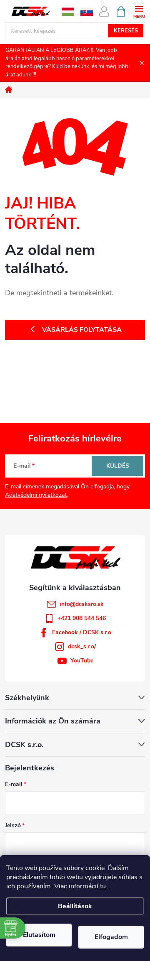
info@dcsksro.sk (82, 604)
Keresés (126, 30)
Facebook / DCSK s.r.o (81, 632)
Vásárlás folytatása (82, 329)
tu (103, 886)
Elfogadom (111, 936)
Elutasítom (39, 934)
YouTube (81, 660)
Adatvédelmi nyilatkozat (36, 495)
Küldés (117, 466)
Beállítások (75, 906)
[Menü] (139, 11)
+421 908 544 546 (82, 618)
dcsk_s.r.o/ (82, 646)
